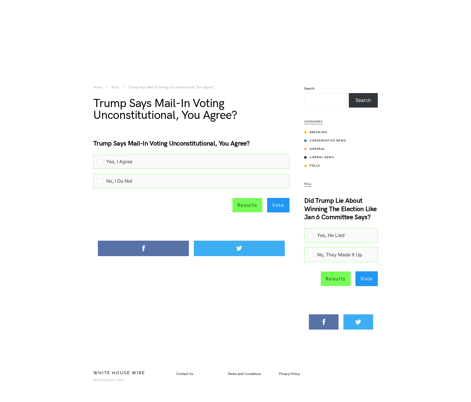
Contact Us (184, 374)
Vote (278, 205)
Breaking (318, 132)
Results (247, 205)
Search (309, 89)
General (317, 149)
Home (97, 87)
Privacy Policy (289, 374)
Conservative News (328, 140)
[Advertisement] (235, 34)
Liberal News (322, 157)
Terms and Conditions (244, 374)
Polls (115, 87)
